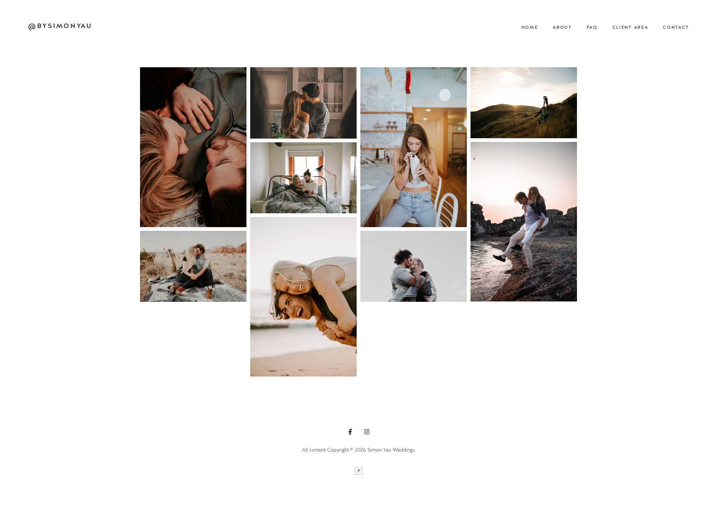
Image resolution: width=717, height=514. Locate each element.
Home (529, 27)
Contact (676, 27)
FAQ (592, 27)
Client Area (630, 27)
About (562, 27)
